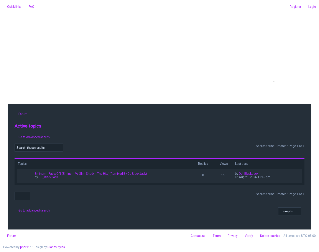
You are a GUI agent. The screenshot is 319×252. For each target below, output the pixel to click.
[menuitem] (29, 7)
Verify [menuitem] (249, 235)
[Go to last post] (260, 173)
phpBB (24, 247)
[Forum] (159, 53)
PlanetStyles (56, 247)
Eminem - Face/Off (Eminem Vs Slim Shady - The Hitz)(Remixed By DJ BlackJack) (91, 173)
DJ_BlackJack (48, 177)
